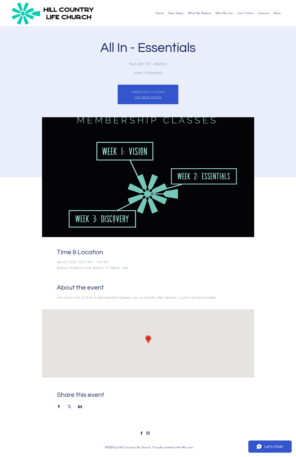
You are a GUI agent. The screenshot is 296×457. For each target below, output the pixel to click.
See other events (148, 97)
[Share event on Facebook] (59, 406)
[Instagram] (148, 433)
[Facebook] (141, 433)
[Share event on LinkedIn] (80, 406)
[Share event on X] (69, 406)
